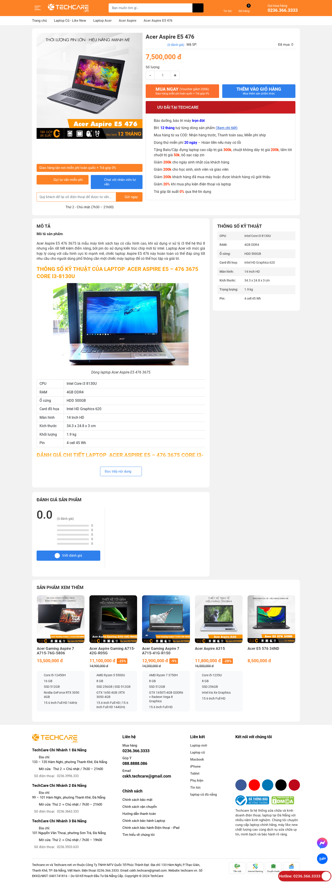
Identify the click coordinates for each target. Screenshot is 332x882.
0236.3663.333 (68, 811)
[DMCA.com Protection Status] (282, 800)
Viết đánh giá (72, 555)
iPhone (195, 766)
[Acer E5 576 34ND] (271, 619)
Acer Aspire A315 (210, 648)
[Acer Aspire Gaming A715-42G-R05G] (113, 619)
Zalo (322, 859)
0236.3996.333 (68, 776)
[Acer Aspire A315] (219, 619)
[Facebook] (241, 785)
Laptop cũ (197, 752)
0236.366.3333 (283, 10)
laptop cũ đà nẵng (203, 794)
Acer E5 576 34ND (263, 648)
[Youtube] (254, 785)
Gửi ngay (131, 197)
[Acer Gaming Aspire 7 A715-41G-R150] (166, 619)
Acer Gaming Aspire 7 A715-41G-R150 (160, 650)
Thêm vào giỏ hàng (258, 91)
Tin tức (195, 787)
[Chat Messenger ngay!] (322, 843)
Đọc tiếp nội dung (118, 471)
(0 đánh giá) (175, 44)
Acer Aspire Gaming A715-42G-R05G (112, 650)
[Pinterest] (294, 785)
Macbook (197, 759)
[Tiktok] (281, 785)
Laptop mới (198, 745)
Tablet (194, 773)
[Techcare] (68, 8)
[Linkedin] (267, 785)
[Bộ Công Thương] (253, 800)
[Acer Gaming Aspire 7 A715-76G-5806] (60, 619)
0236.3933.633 (68, 847)
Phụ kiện (196, 780)
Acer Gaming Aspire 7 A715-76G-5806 (55, 650)
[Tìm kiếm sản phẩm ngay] (197, 7)
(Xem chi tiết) (227, 128)
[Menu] (37, 8)
